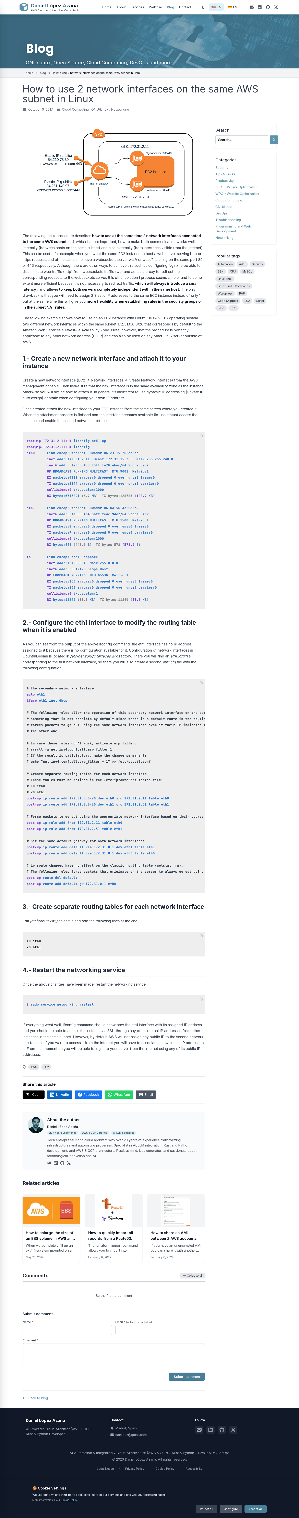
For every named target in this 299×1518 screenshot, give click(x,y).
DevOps (221, 213)
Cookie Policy (165, 1468)
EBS (233, 308)
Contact (185, 7)
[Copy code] (201, 435)
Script (260, 300)
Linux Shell (225, 278)
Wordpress (225, 293)
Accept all (256, 1509)
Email (149, 1095)
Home (106, 7)
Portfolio (155, 7)
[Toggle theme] (203, 7)
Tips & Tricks (225, 174)
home (30, 73)
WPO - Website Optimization (237, 194)
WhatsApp (122, 1095)
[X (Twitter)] (276, 7)
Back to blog (38, 1398)
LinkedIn (62, 1095)
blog (43, 73)
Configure (231, 1509)
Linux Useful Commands (234, 286)
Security (221, 168)
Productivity (224, 181)
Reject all (206, 1509)
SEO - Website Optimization (236, 187)
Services (137, 7)
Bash (221, 308)
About (121, 7)
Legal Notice (105, 1468)
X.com (36, 1095)
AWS (34, 1067)
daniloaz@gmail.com (131, 1435)
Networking (120, 109)
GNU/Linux (99, 109)
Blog (170, 7)
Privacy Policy (134, 1468)
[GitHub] (268, 7)
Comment (30, 1340)
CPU (233, 271)
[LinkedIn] (259, 7)
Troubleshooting (228, 220)
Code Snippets (228, 300)
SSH (221, 271)
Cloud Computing (75, 109)
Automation (225, 264)
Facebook (91, 1095)
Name (28, 1322)
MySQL (247, 271)
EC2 (46, 1067)
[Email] (251, 7)
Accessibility (194, 1468)
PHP (242, 293)
